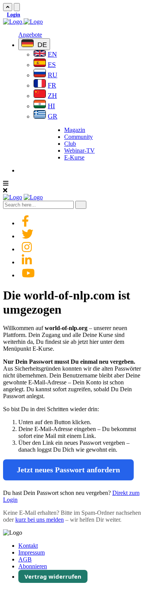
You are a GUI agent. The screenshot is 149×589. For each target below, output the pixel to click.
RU (52, 75)
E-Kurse (74, 157)
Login (13, 15)
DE (41, 45)
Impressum (31, 552)
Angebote (30, 34)
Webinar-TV (79, 150)
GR (52, 116)
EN (52, 54)
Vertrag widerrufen (52, 576)
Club (70, 143)
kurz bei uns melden (39, 519)
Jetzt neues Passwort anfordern (68, 469)
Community (78, 136)
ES (52, 64)
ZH (52, 95)
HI (51, 106)
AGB (25, 559)
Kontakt (28, 545)
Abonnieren (32, 566)
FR (52, 85)
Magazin (74, 130)
